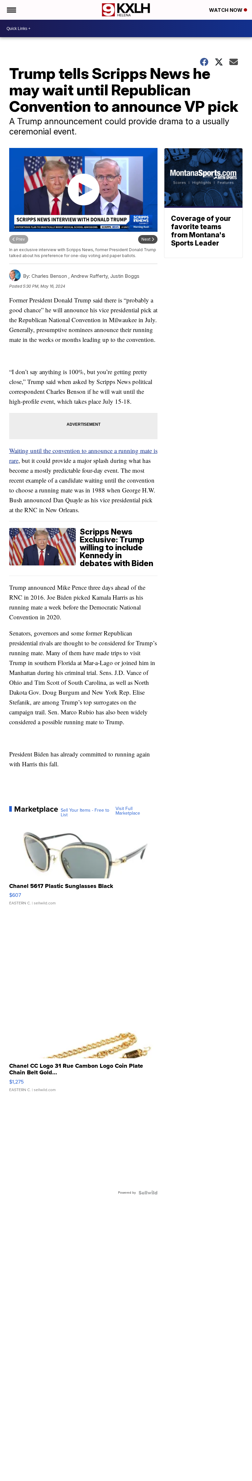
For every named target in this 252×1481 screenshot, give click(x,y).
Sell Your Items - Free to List (85, 812)
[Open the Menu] (11, 10)
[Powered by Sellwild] (148, 1192)
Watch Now (226, 10)
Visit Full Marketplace (128, 811)
